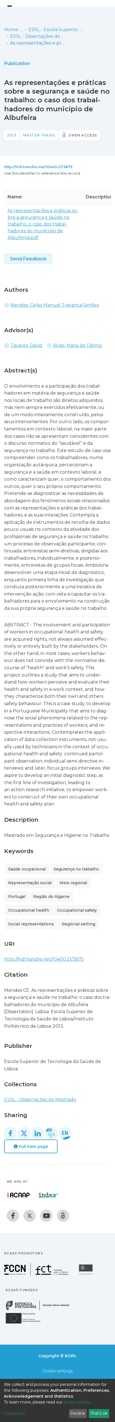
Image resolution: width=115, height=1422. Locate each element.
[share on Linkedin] (38, 1133)
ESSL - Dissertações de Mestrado (38, 36)
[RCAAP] (63, 1216)
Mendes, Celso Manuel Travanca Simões (54, 305)
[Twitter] (29, 1216)
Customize (14, 1413)
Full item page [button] (33, 1146)
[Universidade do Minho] (86, 1274)
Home (11, 29)
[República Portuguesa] (40, 1309)
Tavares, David (26, 345)
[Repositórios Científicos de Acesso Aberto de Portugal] (19, 1195)
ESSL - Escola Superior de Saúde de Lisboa (56, 29)
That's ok (98, 1413)
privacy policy (77, 1402)
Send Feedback (28, 258)
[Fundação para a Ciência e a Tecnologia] (37, 1274)
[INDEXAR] (48, 1195)
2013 (11, 135)
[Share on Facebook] (10, 1133)
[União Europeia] (26, 1323)
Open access (82, 135)
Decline (77, 1413)
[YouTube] (46, 1216)
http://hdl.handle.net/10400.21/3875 (38, 167)
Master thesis (39, 135)
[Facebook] (13, 1216)
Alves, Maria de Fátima (77, 345)
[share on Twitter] (24, 1133)
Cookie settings (57, 1371)
